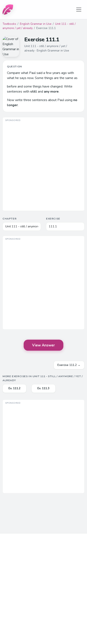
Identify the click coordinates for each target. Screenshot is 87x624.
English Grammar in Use (36, 24)
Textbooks (9, 24)
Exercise (53, 218)
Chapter (9, 218)
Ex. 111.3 (43, 388)
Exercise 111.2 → (68, 365)
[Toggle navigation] (78, 10)
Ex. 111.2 (14, 388)
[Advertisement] (43, 164)
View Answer (43, 345)
